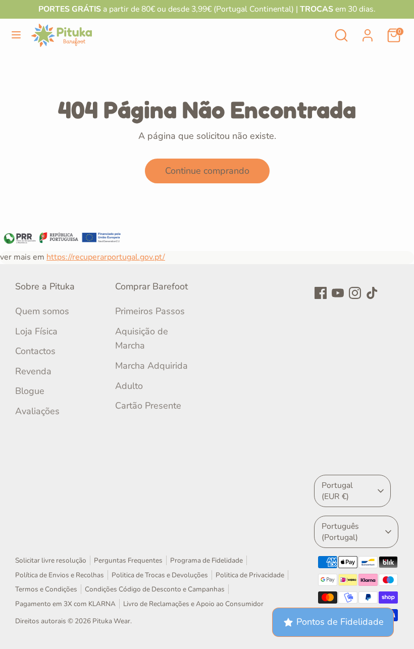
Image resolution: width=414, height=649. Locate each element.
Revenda (33, 371)
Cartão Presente (148, 406)
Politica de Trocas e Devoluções (160, 575)
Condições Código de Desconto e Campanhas (155, 589)
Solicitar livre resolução (50, 560)
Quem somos (42, 311)
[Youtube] (338, 293)
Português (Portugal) (340, 532)
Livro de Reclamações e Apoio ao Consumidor (193, 604)
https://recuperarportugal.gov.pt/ (105, 257)
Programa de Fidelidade (206, 560)
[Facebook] (321, 293)
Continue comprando (207, 171)
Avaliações (37, 411)
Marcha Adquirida (151, 366)
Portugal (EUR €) (337, 491)
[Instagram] (355, 293)
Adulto (129, 386)
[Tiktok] (372, 293)
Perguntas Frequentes (128, 560)
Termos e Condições (46, 589)
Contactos (35, 351)
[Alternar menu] (16, 35)
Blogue (29, 391)
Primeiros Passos (150, 311)
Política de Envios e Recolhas (59, 575)
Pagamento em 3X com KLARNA (65, 604)
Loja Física (36, 331)
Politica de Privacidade (250, 575)
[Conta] (367, 32)
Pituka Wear (111, 621)
